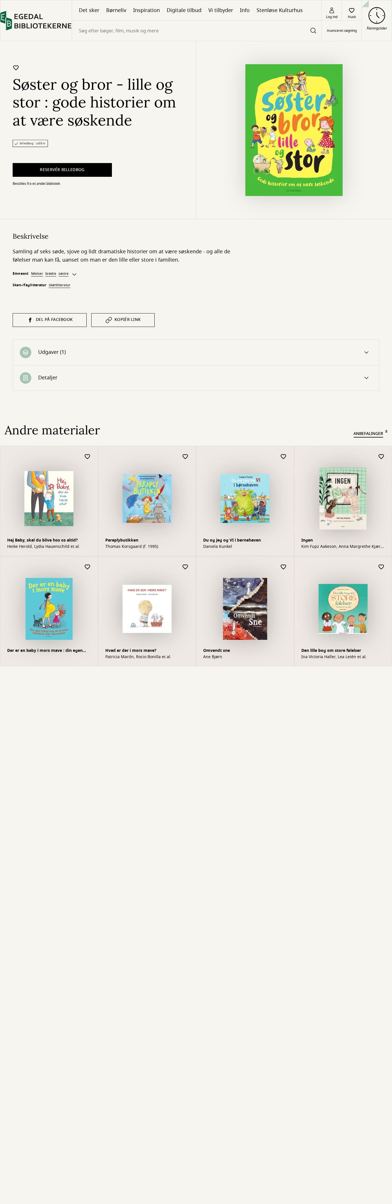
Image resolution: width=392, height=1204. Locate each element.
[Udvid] (74, 274)
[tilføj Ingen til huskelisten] (381, 457)
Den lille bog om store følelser (331, 651)
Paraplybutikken (121, 540)
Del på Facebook (54, 320)
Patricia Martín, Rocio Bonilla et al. (138, 657)
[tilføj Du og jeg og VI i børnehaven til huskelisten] (283, 457)
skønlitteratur (59, 285)
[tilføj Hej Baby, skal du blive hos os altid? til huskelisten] (87, 457)
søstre (64, 273)
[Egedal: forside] (36, 20)
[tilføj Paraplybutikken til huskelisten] (185, 457)
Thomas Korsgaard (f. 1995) (131, 546)
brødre (50, 273)
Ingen (307, 540)
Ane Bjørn (212, 657)
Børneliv (116, 10)
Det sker (89, 10)
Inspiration (146, 10)
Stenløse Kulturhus (280, 10)
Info (245, 10)
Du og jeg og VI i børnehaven (232, 540)
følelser (37, 273)
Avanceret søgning (342, 31)
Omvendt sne (216, 651)
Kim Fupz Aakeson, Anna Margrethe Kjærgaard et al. (341, 546)
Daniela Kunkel (217, 546)
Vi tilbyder (220, 10)
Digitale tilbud (184, 10)
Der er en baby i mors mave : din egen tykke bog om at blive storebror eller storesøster (45, 651)
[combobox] (196, 31)
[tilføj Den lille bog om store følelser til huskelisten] (381, 567)
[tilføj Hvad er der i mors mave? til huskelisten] (185, 567)
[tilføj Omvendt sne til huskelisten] (283, 567)
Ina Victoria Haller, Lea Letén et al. (334, 657)
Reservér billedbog (62, 170)
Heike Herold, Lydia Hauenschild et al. (43, 546)
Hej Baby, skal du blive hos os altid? (42, 540)
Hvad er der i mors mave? (130, 651)
